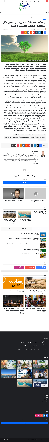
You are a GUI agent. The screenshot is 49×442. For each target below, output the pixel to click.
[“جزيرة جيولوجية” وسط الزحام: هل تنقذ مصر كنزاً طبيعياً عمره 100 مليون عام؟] (9, 214)
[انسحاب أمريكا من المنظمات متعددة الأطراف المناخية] (35, 301)
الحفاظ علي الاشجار (40, 137)
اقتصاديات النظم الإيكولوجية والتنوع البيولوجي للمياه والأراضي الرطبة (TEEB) (24, 238)
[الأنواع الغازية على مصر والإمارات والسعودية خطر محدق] (35, 283)
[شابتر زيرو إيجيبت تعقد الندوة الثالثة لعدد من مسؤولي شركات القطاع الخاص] (13, 301)
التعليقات (9, 228)
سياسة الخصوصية (45, 403)
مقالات (41, 17)
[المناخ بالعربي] (24, 6)
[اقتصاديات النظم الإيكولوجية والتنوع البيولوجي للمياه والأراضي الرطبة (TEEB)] (43, 240)
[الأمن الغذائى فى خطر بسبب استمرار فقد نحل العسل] (43, 255)
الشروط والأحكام (45, 401)
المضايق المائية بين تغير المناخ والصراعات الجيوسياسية (25, 220)
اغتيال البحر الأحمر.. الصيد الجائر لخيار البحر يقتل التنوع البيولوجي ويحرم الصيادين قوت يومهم (21, 244)
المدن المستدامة (24, 137)
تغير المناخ (15, 137)
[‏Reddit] (31, 32)
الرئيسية (44, 17)
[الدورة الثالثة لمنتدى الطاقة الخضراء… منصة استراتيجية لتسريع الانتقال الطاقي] (40, 383)
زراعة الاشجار (42, 140)
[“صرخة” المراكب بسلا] (8, 373)
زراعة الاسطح (7, 137)
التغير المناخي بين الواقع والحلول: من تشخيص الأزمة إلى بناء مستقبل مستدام (32, 1)
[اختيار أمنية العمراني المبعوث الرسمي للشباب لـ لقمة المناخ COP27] (43, 234)
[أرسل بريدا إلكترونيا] (37, 29)
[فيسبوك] (45, 32)
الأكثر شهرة (40, 228)
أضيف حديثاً (24, 228)
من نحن (47, 397)
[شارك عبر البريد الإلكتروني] (15, 145)
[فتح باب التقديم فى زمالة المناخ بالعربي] (43, 250)
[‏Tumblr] (36, 32)
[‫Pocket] (22, 32)
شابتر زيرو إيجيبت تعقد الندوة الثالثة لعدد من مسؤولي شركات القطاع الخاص (14, 310)
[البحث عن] (48, 12)
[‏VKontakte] (28, 32)
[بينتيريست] (34, 32)
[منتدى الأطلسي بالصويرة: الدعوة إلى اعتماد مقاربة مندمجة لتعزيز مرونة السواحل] (40, 373)
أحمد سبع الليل (41, 29)
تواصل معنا (46, 399)
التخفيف (36, 135)
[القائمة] (0, 12)
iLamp (47, 440)
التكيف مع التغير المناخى (19, 135)
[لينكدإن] (39, 32)
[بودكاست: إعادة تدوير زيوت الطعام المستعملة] (13, 283)
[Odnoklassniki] (25, 32)
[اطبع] (12, 145)
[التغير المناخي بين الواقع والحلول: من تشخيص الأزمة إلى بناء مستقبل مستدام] (8, 364)
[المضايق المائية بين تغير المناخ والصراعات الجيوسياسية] (24, 214)
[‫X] (42, 32)
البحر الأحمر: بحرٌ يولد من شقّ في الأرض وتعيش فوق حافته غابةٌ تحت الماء (40, 212)
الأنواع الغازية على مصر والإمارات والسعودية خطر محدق (37, 291)
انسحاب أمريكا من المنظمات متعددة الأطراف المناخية (36, 309)
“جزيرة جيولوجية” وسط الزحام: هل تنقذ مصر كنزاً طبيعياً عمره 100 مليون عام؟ (10, 221)
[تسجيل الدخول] (46, 12)
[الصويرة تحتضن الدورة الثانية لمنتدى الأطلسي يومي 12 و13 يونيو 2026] (24, 373)
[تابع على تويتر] (38, 29)
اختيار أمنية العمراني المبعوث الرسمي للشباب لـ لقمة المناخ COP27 (26, 233)
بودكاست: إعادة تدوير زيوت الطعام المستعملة (14, 291)
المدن (32, 137)
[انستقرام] (33, 163)
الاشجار (43, 135)
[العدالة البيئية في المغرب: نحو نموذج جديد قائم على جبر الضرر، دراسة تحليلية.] (24, 364)
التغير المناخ (29, 135)
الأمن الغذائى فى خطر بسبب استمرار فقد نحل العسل (28, 253)
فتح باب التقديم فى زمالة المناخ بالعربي (31, 249)
